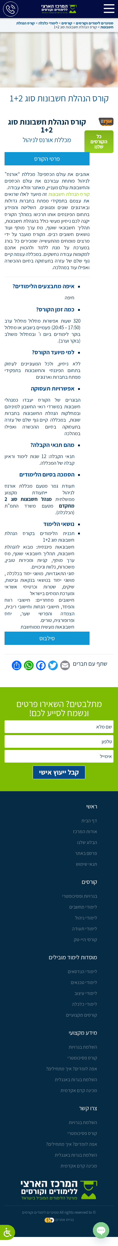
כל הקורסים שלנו (98, 141)
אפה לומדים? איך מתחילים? (71, 1069)
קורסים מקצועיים (81, 1015)
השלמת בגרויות (83, 1047)
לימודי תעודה (84, 929)
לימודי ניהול (86, 918)
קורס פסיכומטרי (82, 1058)
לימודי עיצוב (85, 993)
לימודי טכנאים (84, 982)
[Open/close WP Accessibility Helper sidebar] (7, 1232)
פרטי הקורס (47, 159)
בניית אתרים (64, 1219)
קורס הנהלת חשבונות (69, 194)
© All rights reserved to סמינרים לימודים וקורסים (59, 1212)
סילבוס (47, 638)
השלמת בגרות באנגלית (76, 1079)
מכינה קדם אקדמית (79, 1090)
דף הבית (89, 820)
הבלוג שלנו (87, 842)
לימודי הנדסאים (82, 971)
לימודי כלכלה (84, 1004)
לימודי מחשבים (83, 907)
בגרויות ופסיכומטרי (79, 896)
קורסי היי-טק (85, 939)
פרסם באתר (86, 853)
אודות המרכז (85, 831)
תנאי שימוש (86, 864)
